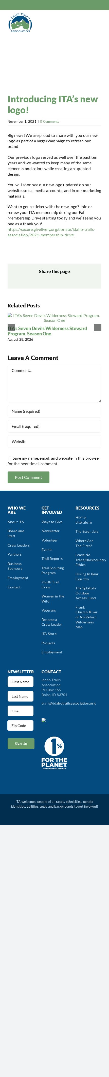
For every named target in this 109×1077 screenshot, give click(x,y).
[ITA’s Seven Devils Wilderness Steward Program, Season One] (54, 315)
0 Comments (49, 121)
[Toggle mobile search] (90, 22)
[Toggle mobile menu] (99, 22)
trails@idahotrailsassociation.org (69, 703)
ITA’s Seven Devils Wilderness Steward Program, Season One (47, 331)
